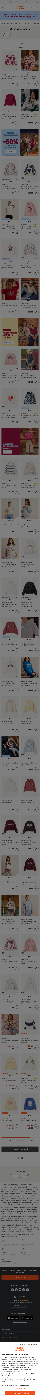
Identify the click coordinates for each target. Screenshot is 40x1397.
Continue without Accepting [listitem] (28, 1344)
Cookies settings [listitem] (20, 1389)
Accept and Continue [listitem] (20, 1393)
